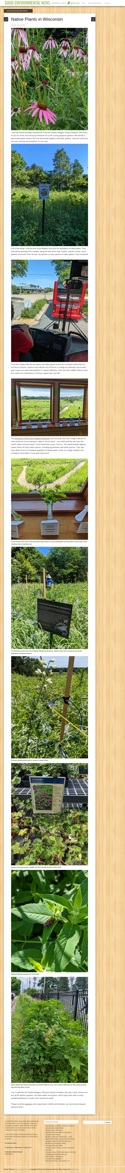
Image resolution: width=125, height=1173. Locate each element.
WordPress (75, 1169)
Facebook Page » (11, 1143)
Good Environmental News (17, 11)
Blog (83, 3)
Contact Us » (27, 1147)
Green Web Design (94, 3)
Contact (107, 3)
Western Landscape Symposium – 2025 (58, 1137)
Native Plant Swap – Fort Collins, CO (57, 1161)
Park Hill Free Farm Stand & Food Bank (58, 1132)
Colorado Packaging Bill (53, 1159)
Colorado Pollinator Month (54, 1145)
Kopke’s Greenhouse (18, 867)
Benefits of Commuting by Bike (55, 1143)
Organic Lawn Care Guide (54, 1130)
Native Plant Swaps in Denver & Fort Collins (59, 1139)
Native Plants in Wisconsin (54, 1156)
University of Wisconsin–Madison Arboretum (32, 438)
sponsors (28, 1104)
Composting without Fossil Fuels (56, 1154)
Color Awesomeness (22, 1169)
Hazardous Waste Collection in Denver (58, 1141)
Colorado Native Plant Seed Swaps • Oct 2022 (60, 1152)
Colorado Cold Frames (52, 1134)
